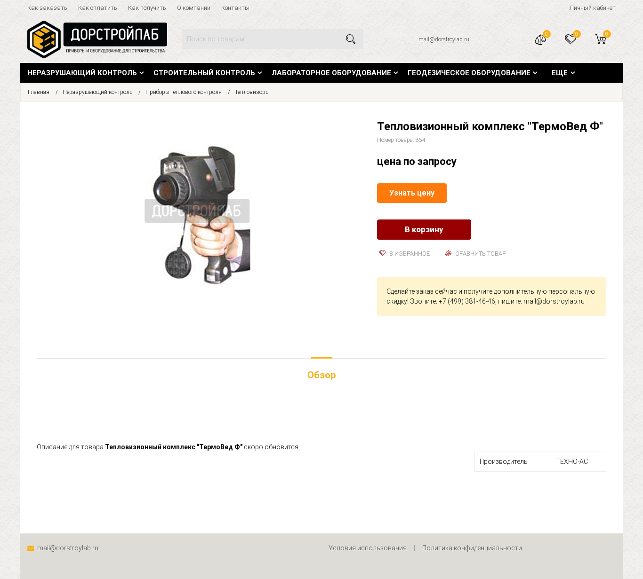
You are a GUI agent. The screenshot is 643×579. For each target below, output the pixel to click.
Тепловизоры (252, 92)
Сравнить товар (480, 253)
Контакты (235, 7)
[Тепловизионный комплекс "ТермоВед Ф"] (200, 213)
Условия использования (368, 548)
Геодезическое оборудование (469, 73)
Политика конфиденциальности (472, 548)
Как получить (147, 7)
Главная (38, 92)
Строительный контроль (204, 73)
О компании (193, 7)
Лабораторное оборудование (331, 73)
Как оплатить (97, 7)
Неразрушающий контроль (82, 73)
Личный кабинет (593, 7)
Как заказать (47, 7)
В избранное (409, 253)
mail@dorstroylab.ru (443, 39)
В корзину (424, 229)
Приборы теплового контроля (183, 92)
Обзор (321, 375)
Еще (560, 73)
